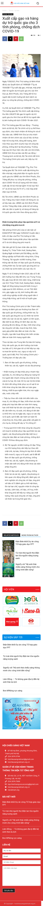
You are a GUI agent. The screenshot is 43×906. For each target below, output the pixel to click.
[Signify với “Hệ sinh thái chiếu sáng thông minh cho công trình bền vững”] (8, 572)
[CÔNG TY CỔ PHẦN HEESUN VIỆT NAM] (31, 600)
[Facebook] (4, 38)
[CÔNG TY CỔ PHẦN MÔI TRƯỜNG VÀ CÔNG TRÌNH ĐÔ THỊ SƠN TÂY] (12, 600)
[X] (10, 38)
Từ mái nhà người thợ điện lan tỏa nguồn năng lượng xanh (27, 555)
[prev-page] (3, 575)
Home (4, 10)
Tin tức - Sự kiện (14, 10)
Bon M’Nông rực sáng (12, 690)
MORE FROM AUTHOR (30, 535)
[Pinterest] (15, 38)
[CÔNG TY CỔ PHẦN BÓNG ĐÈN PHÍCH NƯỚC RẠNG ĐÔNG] (31, 611)
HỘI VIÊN (9, 589)
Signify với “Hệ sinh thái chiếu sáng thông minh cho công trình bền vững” (28, 567)
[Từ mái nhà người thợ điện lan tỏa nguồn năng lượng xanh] (8, 560)
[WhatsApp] (21, 38)
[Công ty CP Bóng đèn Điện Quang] (12, 622)
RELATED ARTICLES (11, 535)
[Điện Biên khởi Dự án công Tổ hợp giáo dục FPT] (8, 549)
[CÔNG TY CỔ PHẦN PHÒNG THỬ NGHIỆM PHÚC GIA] (12, 611)
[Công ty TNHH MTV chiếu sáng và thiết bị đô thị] (31, 622)
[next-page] (7, 575)
